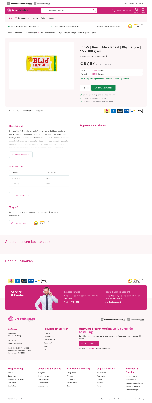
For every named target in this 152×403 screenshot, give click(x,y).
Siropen (69, 386)
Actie (43, 18)
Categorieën (23, 18)
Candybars (41, 373)
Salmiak (10, 373)
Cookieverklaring (138, 399)
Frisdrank (70, 376)
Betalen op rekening (133, 386)
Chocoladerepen (31, 32)
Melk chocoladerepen (47, 32)
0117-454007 (12, 341)
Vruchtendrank (72, 382)
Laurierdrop (12, 386)
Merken (51, 18)
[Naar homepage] (10, 18)
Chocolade (19, 32)
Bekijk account (115, 302)
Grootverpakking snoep (16, 379)
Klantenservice (72, 292)
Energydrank (71, 373)
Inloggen (119, 10)
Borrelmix (100, 382)
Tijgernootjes (101, 376)
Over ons (47, 333)
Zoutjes (99, 379)
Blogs (125, 3)
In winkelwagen (105, 88)
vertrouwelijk (90, 348)
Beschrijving (14, 111)
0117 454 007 (73, 302)
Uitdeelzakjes (101, 373)
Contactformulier (49, 339)
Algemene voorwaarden (108, 399)
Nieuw (35, 18)
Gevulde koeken (43, 376)
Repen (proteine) (43, 379)
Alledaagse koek (43, 386)
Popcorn (99, 386)
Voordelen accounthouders (135, 383)
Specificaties (28, 111)
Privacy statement (124, 399)
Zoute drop (12, 376)
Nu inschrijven (90, 343)
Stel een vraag (21, 223)
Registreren (127, 10)
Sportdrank (71, 379)
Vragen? (39, 111)
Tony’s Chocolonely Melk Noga (28, 131)
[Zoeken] (94, 10)
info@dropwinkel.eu (15, 343)
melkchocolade (23, 138)
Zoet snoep (12, 382)
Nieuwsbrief (133, 3)
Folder (141, 3)
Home (10, 32)
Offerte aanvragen (132, 389)
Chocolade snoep (43, 382)
